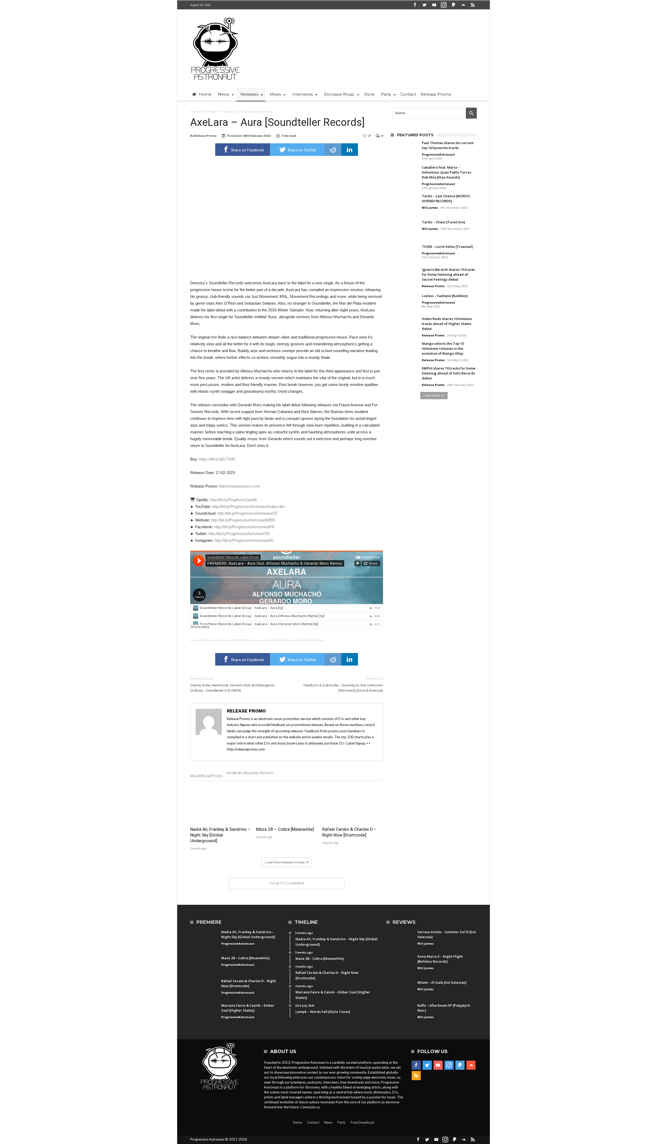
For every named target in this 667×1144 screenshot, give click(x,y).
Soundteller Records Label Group (210, 640)
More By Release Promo (249, 773)
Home (194, 111)
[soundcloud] (463, 5)
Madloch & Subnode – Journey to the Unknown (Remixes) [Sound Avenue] (343, 684)
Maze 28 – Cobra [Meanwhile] (285, 829)
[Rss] (472, 5)
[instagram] (444, 5)
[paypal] (453, 5)
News (328, 1122)
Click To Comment (286, 883)
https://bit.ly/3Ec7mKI (217, 459)
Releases (210, 111)
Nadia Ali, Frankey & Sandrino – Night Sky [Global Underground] (220, 835)
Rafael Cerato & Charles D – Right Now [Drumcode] (349, 832)
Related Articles (206, 776)
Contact (313, 1122)
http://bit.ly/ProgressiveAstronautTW (239, 533)
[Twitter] (424, 5)
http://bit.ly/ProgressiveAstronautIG (244, 540)
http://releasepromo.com (239, 486)
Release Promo (205, 136)
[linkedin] (349, 149)
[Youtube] (434, 5)
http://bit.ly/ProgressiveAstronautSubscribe (248, 506)
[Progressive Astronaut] (215, 17)
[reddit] (333, 149)
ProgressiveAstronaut (438, 154)
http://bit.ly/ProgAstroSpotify (233, 499)
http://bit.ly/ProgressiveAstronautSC (247, 513)
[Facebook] (415, 5)
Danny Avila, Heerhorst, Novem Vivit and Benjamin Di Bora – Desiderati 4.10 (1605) (232, 684)
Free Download (362, 1122)
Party (341, 1122)
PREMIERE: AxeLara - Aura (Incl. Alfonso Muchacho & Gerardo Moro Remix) (278, 640)
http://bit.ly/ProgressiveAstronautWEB (243, 520)
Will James (430, 208)
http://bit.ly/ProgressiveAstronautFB (244, 527)
